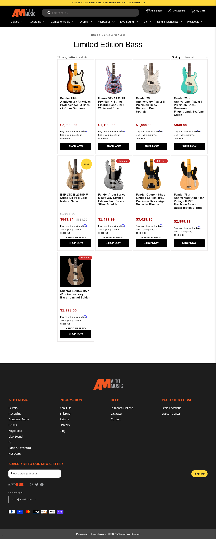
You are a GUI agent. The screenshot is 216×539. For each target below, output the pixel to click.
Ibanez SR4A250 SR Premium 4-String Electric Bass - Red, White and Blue (112, 103)
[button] (198, 11)
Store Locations (171, 408)
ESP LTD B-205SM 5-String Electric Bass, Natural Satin (74, 198)
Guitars (12, 408)
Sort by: (176, 57)
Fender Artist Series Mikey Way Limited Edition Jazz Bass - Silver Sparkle (112, 199)
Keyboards (15, 431)
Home (94, 34)
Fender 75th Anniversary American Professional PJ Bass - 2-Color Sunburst (75, 103)
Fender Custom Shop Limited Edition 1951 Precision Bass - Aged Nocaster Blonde (151, 199)
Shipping (65, 413)
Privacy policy (82, 534)
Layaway (116, 413)
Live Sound (15, 436)
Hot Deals (14, 453)
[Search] (49, 12)
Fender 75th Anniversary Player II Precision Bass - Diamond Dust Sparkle (150, 105)
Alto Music (119, 534)
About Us (65, 408)
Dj (9, 442)
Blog (62, 431)
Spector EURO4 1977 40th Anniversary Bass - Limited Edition (75, 294)
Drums (12, 425)
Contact (115, 419)
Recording (14, 413)
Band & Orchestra (19, 448)
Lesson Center (171, 413)
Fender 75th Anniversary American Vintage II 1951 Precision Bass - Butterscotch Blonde (189, 201)
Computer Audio (18, 419)
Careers (65, 425)
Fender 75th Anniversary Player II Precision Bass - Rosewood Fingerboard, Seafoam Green (189, 106)
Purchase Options (122, 408)
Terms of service (98, 534)
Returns (64, 419)
